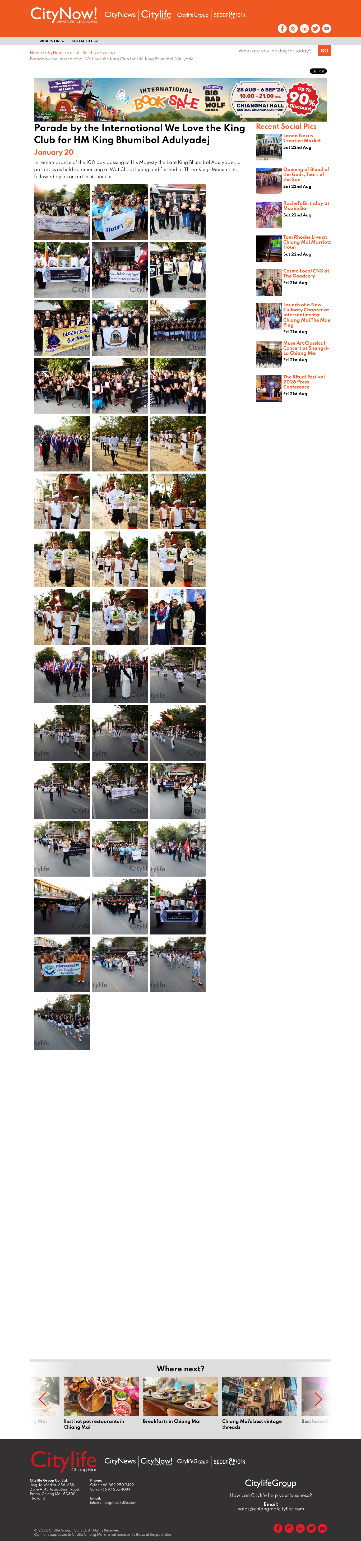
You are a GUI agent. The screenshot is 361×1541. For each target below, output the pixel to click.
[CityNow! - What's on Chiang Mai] (64, 15)
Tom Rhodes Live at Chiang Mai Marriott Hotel (307, 242)
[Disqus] (143, 1138)
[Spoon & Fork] (229, 15)
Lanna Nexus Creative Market (302, 138)
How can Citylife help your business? (271, 1495)
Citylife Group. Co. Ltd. (68, 1530)
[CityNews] (120, 15)
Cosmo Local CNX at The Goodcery (306, 273)
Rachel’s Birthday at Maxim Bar (306, 205)
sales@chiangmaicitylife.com (271, 1506)
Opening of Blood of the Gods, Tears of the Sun (306, 174)
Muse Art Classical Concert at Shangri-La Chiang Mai (306, 348)
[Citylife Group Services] (193, 15)
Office (112, 1484)
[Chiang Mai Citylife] (156, 15)
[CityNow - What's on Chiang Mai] (156, 1461)
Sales (110, 1489)
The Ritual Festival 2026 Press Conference (304, 381)
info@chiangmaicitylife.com (113, 1502)
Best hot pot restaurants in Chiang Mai (101, 1403)
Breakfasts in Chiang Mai (180, 1403)
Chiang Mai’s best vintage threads (259, 1403)
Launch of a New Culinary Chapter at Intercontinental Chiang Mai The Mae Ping (306, 314)
